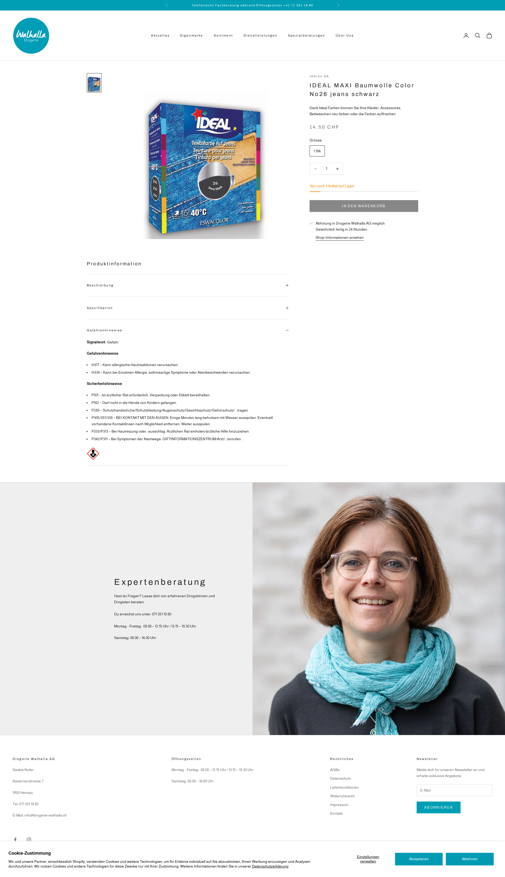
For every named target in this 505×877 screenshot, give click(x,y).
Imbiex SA (319, 76)
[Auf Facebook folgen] (15, 839)
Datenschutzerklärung (270, 866)
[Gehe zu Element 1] (94, 83)
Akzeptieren (419, 859)
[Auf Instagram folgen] (29, 839)
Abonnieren (438, 807)
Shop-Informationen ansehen (340, 237)
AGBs (335, 770)
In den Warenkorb (364, 206)
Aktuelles (160, 35)
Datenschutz (340, 778)
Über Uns (345, 35)
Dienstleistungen (260, 35)
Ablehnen (470, 859)
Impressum (339, 805)
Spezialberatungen (306, 35)
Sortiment (223, 35)
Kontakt (336, 813)
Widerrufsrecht (342, 796)
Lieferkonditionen (344, 787)
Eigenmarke (191, 35)
